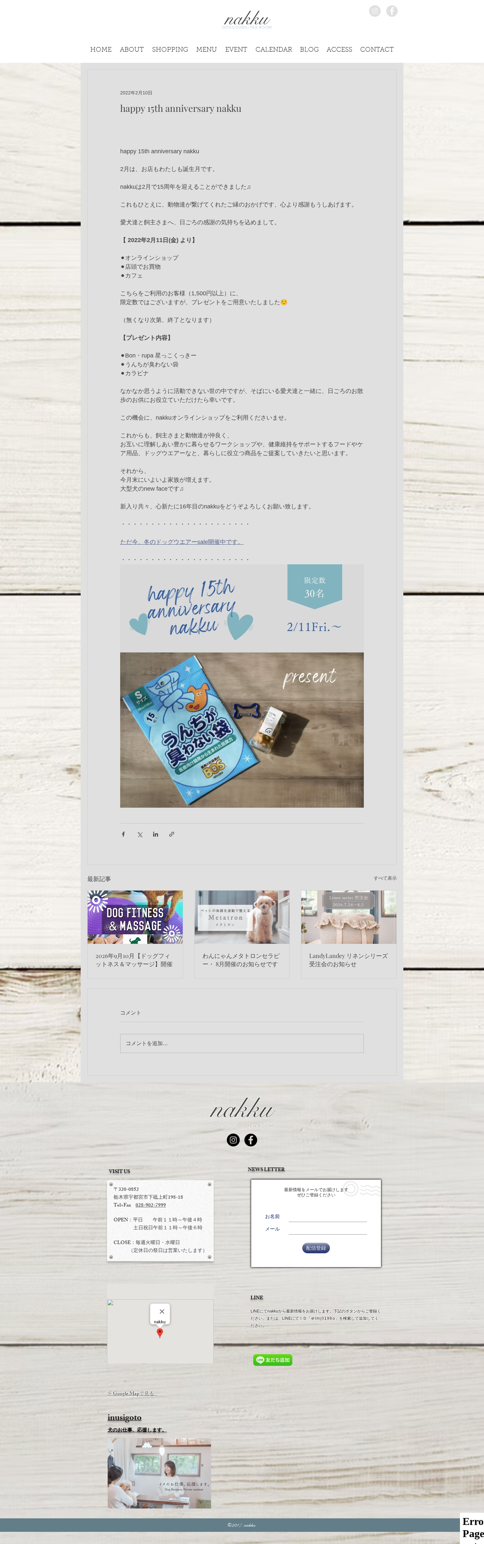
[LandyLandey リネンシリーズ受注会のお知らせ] (348, 917)
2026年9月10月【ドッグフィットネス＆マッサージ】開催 (134, 960)
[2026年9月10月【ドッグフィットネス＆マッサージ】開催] (135, 917)
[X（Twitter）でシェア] (139, 834)
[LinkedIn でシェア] (155, 834)
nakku (241, 1109)
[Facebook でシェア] (123, 834)
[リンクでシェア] (172, 834)
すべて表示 (385, 878)
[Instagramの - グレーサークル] (375, 11)
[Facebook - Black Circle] (250, 1140)
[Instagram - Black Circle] (233, 1140)
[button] (377, 48)
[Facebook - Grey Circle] (392, 11)
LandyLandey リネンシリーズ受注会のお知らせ (348, 960)
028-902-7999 (151, 1205)
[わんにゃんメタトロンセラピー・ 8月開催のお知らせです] (242, 917)
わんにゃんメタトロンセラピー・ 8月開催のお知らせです (241, 960)
